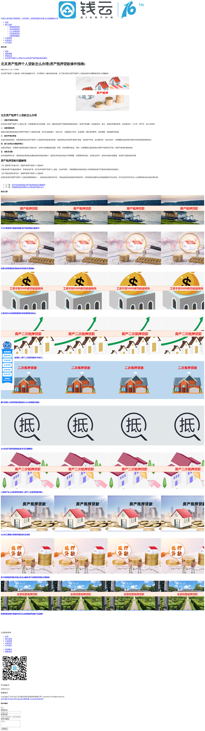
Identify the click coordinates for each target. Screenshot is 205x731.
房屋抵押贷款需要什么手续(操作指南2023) (28, 187)
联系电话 (4, 714)
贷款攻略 (8, 53)
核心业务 (8, 639)
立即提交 (4, 729)
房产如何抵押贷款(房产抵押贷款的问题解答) (28, 185)
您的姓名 (4, 710)
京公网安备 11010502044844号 (32, 699)
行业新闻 (8, 641)
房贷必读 (8, 56)
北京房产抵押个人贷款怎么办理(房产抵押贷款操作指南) (26, 58)
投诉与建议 (5, 719)
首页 (7, 51)
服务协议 (8, 651)
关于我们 (8, 645)
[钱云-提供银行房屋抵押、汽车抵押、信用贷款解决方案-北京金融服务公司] (72, 18)
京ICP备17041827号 (8, 699)
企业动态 (8, 643)
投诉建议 (8, 649)
